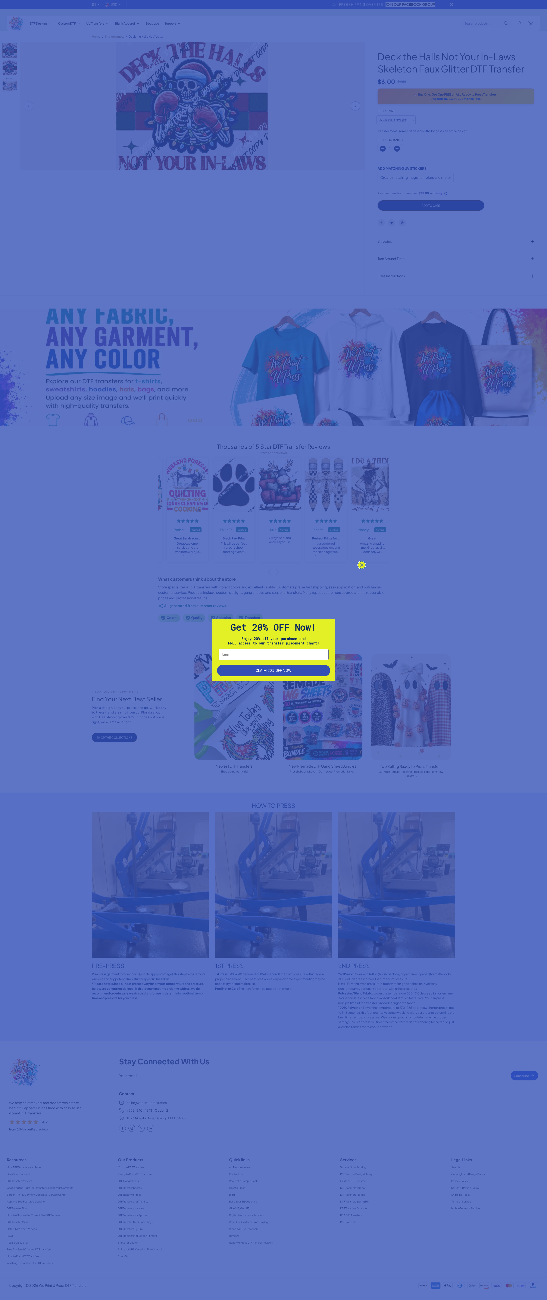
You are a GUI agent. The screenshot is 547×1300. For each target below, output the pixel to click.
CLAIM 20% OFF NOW (273, 670)
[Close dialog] (361, 565)
